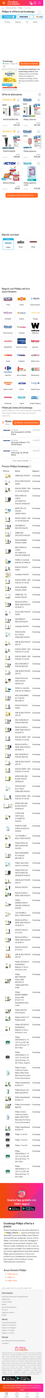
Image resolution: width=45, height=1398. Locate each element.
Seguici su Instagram (9, 1328)
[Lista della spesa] (35, 3)
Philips (20, 8)
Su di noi (5, 1310)
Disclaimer (36, 1385)
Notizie (4, 1315)
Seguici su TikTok (8, 1333)
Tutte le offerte (11, 8)
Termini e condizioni (8, 1388)
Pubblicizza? (6, 1299)
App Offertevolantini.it (9, 1307)
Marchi (4, 1304)
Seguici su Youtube (8, 1330)
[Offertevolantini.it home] (14, 3)
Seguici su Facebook (9, 1325)
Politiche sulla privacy (23, 1388)
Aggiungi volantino (8, 1312)
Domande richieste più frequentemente (15, 1296)
